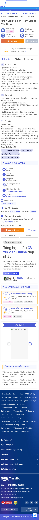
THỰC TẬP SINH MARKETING (22, 308)
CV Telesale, (17, 428)
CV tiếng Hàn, (6, 397)
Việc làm (18, 59)
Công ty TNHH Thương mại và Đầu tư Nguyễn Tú (23, 297)
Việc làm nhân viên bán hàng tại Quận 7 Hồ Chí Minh (28, 374)
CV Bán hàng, (6, 411)
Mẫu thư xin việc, (7, 401)
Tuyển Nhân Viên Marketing (21, 294)
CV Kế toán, (21, 404)
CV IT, (16, 408)
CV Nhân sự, (23, 408)
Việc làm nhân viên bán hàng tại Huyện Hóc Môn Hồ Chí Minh (10, 374)
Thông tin (6, 59)
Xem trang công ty (17, 51)
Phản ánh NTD (10, 236)
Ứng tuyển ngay (7, 221)
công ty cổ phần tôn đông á (21, 49)
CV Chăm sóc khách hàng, (28, 421)
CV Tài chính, (28, 428)
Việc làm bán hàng (8, 203)
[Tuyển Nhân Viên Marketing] (6, 296)
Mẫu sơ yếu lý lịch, (21, 401)
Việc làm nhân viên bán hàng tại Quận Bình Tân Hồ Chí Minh (28, 382)
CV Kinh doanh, (6, 408)
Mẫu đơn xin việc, (31, 397)
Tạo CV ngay (10, 273)
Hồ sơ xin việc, (6, 394)
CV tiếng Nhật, (18, 397)
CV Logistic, (5, 431)
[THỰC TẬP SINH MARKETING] (6, 310)
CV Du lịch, (25, 425)
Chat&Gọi (33, 41)
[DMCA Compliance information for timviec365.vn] (16, 503)
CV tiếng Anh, (18, 394)
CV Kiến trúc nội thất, (9, 421)
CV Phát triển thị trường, (10, 425)
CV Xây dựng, (29, 411)
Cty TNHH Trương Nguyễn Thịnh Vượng (22, 312)
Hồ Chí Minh (15, 211)
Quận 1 (33, 211)
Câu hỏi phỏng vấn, (8, 404)
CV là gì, (33, 401)
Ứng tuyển (14, 41)
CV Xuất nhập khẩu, (17, 414)
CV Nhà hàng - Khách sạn (20, 431)
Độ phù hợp (28, 59)
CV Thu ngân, (6, 428)
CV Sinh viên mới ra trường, (11, 418)
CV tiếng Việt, (30, 394)
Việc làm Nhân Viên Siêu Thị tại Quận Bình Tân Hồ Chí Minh (10, 382)
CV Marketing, (17, 411)
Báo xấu (29, 236)
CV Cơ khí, (4, 414)
